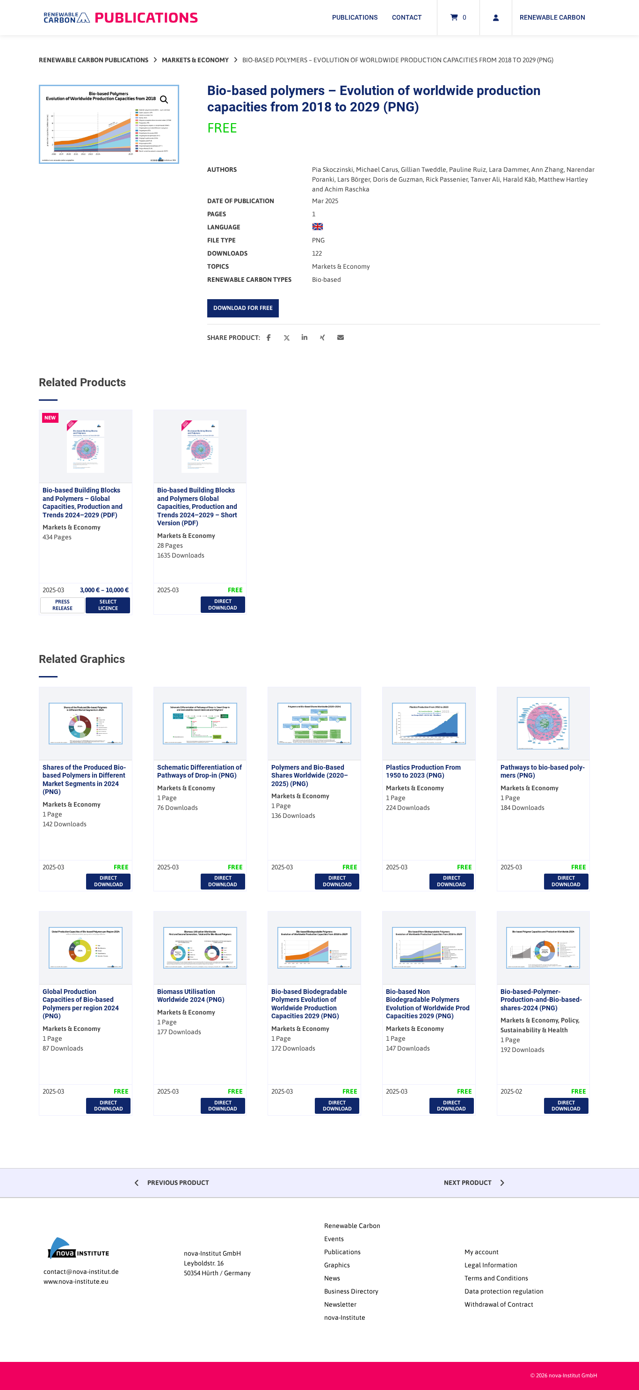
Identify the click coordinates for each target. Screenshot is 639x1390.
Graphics (337, 1265)
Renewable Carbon (552, 17)
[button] (164, 99)
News (332, 1278)
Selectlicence (108, 604)
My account (482, 1252)
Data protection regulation (504, 1291)
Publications (355, 17)
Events (334, 1239)
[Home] (121, 17)
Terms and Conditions (496, 1278)
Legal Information (491, 1265)
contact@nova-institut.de (81, 1271)
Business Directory (351, 1291)
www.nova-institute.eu (76, 1281)
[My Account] (496, 17)
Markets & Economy (195, 60)
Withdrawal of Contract (499, 1304)
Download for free (243, 307)
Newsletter (340, 1304)
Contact (407, 17)
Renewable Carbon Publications (93, 60)
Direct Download (222, 604)
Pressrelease (62, 604)
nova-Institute (344, 1317)
